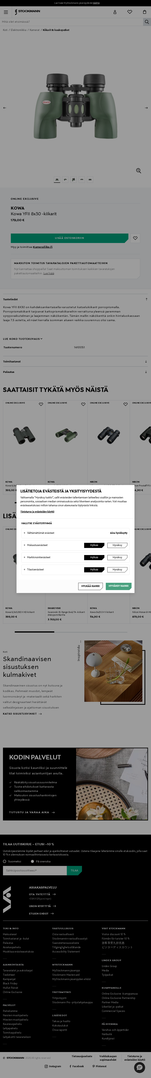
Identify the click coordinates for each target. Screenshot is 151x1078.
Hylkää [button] (94, 545)
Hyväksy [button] (117, 545)
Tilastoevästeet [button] (34, 570)
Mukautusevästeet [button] (36, 545)
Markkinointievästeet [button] (37, 557)
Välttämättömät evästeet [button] (39, 533)
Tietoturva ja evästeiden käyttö (37, 512)
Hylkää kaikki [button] (90, 586)
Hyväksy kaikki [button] (119, 586)
